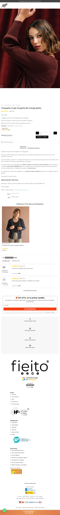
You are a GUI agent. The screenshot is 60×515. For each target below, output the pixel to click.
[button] (55, 5)
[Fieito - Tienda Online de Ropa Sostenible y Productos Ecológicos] (4, 5)
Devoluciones (15, 401)
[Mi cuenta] (51, 5)
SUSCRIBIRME (30, 309)
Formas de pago (15, 404)
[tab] (6, 260)
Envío (13, 399)
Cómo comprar (15, 396)
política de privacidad (50, 312)
